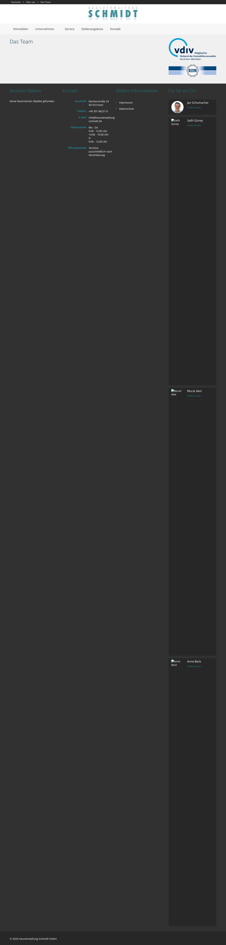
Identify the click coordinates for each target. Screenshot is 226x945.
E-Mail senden (194, 107)
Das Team (21, 41)
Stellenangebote (92, 29)
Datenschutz (126, 108)
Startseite (16, 2)
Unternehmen (44, 29)
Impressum (126, 102)
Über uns (30, 2)
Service (69, 29)
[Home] (113, 13)
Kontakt (115, 29)
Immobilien (20, 29)
